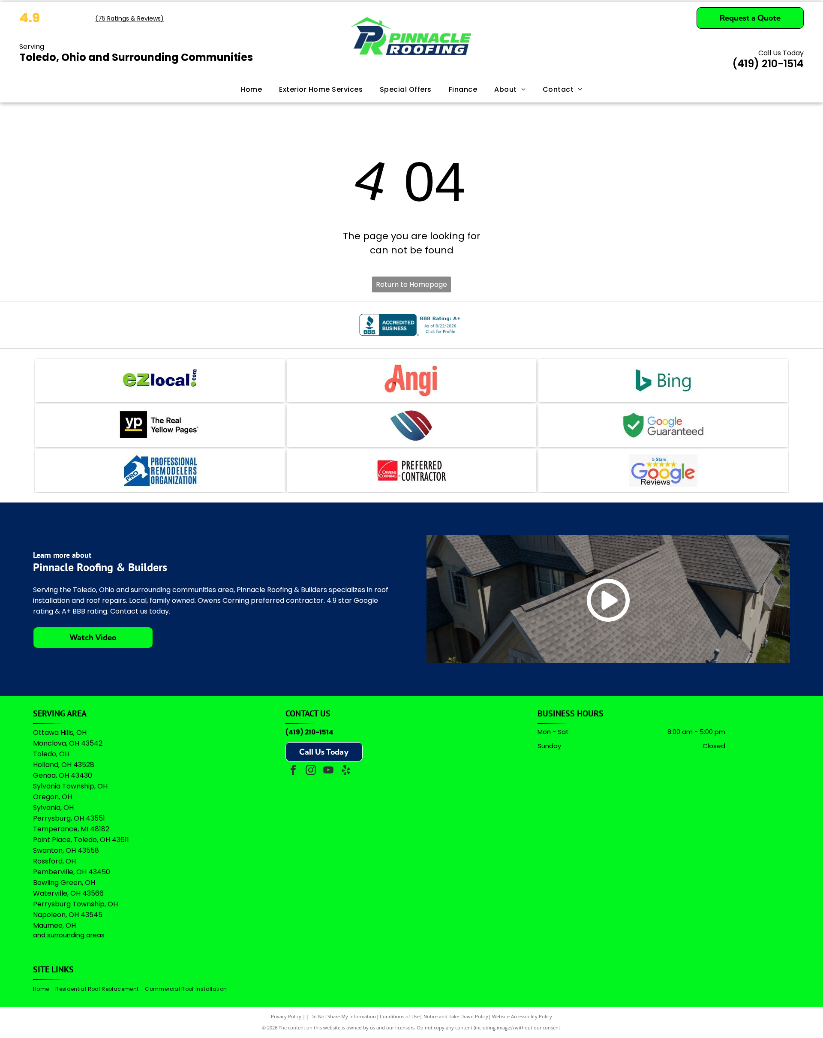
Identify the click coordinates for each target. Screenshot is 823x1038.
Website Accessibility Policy (522, 1016)
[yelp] (346, 771)
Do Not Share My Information (343, 1016)
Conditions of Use (400, 1016)
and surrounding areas (69, 934)
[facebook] (293, 771)
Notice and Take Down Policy (456, 1016)
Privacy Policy (286, 1016)
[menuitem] (251, 89)
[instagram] (310, 771)
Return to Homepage (411, 284)
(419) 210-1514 (309, 732)
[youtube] (328, 771)
